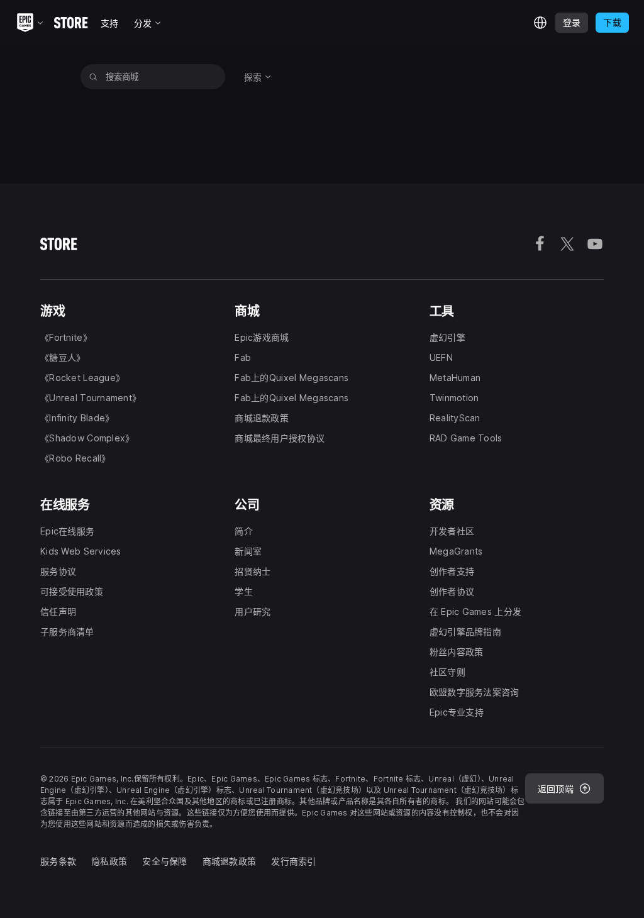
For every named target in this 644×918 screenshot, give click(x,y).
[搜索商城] (93, 76)
